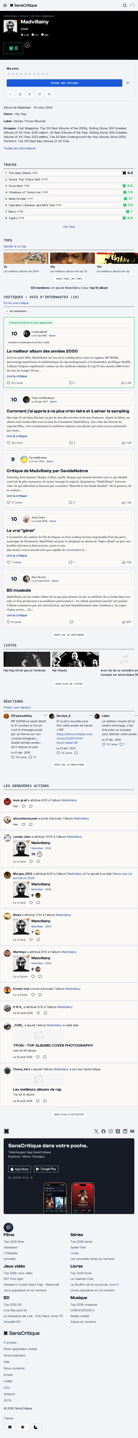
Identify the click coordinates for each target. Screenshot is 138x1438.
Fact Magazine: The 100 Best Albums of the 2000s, (53, 128)
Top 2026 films (14, 1241)
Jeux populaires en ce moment (25, 1290)
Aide (7, 1362)
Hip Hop (35, 16)
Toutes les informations (20, 148)
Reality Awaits (79, 1316)
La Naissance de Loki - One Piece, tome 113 (33, 1316)
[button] (132, 5)
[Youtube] (132, 1132)
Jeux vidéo (14, 1266)
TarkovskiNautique (43, 397)
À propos (10, 1342)
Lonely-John (22, 836)
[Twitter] (96, 1132)
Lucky (74, 1253)
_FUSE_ (18, 1025)
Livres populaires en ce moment (92, 1290)
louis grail (20, 800)
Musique (78, 1297)
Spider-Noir (78, 1247)
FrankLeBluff (39, 331)
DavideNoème (38, 457)
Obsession (11, 1247)
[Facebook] (103, 1132)
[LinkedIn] (125, 1132)
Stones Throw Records (29, 121)
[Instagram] (111, 1132)
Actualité (9, 1259)
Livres (76, 1266)
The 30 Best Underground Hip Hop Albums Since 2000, (88, 137)
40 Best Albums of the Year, (69, 132)
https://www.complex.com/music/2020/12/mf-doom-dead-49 (74, 738)
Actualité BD (12, 1322)
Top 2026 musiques (83, 1304)
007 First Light (13, 1279)
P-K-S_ (18, 1007)
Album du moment (83, 1322)
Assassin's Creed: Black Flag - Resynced (31, 1284)
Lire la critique (17, 376)
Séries (76, 1234)
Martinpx (19, 952)
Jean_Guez (38, 517)
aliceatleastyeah (25, 818)
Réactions (13, 701)
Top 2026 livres (81, 1273)
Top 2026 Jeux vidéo (18, 1273)
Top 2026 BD (13, 1304)
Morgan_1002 (22, 873)
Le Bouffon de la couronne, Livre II (94, 1284)
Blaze (17, 915)
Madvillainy (48, 16)
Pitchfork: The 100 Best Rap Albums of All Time (36, 141)
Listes (10, 645)
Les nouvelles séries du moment (92, 1259)
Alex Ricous (38, 577)
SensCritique (10, 16)
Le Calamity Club (81, 1279)
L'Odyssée (10, 1253)
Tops (8, 240)
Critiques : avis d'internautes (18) (41, 297)
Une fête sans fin (15, 1310)
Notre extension (15, 1355)
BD (6, 1297)
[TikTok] (118, 1132)
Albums (24, 16)
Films (9, 1234)
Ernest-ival (21, 989)
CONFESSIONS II (82, 1310)
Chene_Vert (21, 1069)
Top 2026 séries (81, 1241)
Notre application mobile (20, 1349)
